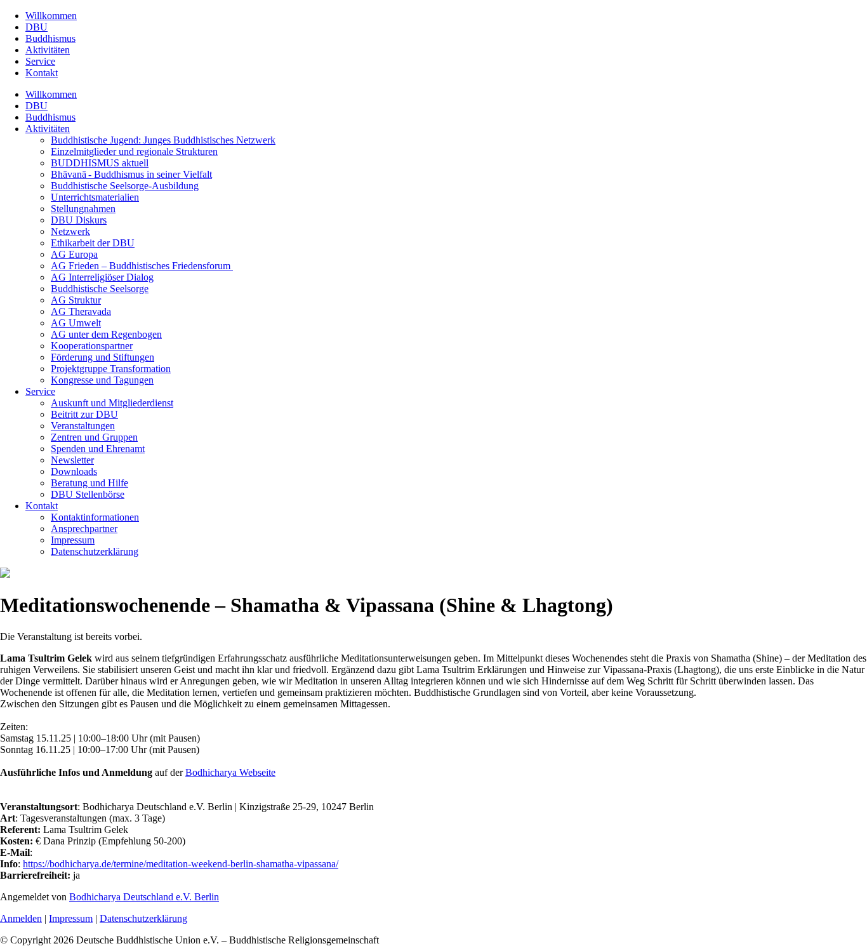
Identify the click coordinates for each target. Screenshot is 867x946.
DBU (36, 27)
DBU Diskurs (79, 220)
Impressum (73, 540)
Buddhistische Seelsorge (100, 288)
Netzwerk (70, 231)
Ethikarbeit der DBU (93, 242)
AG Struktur (76, 300)
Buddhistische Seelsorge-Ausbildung (125, 185)
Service (40, 61)
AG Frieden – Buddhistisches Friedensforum (142, 265)
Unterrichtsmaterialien (95, 197)
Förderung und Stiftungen (102, 357)
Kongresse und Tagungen (102, 380)
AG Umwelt (76, 322)
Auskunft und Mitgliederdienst (112, 402)
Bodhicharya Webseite (230, 772)
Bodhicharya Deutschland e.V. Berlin (144, 896)
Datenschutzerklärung (94, 551)
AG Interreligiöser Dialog (102, 277)
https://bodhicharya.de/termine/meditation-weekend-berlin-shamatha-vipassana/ (180, 863)
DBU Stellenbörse (87, 494)
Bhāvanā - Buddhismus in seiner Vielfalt (131, 174)
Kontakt (41, 72)
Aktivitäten (47, 49)
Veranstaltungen (83, 425)
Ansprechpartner (84, 528)
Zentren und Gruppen (94, 437)
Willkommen (51, 15)
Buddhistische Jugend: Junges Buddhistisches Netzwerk (163, 140)
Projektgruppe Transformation (111, 368)
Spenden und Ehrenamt (98, 448)
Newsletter (72, 460)
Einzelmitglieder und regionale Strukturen (134, 151)
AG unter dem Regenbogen (106, 334)
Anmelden (21, 918)
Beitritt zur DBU (84, 414)
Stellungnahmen (83, 208)
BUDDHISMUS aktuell (100, 162)
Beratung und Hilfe (89, 482)
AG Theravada (81, 311)
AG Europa (74, 254)
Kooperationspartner (92, 345)
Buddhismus (50, 38)
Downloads (74, 471)
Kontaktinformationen (95, 517)
